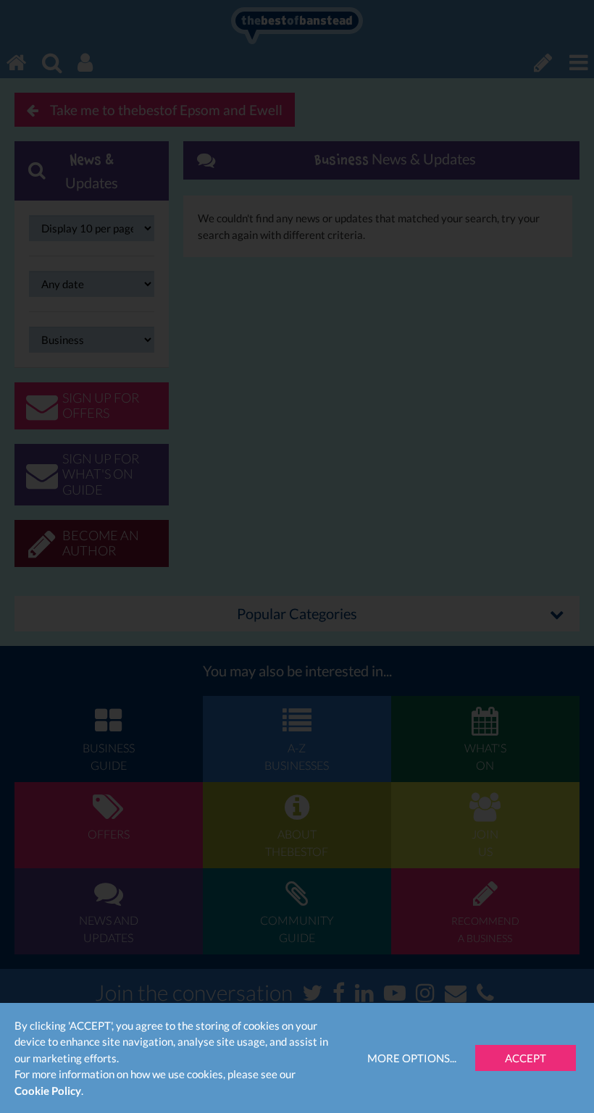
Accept (525, 1057)
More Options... (411, 1057)
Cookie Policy (47, 1090)
